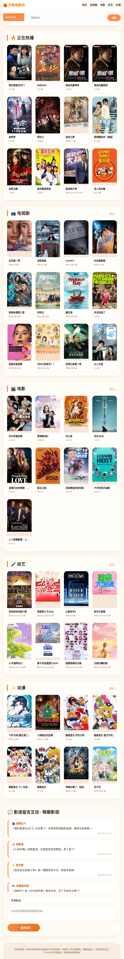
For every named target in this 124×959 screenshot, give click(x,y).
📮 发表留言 (24, 927)
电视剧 (94, 5)
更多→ (113, 214)
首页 (84, 5)
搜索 (114, 18)
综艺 (110, 5)
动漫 (118, 5)
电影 (102, 5)
